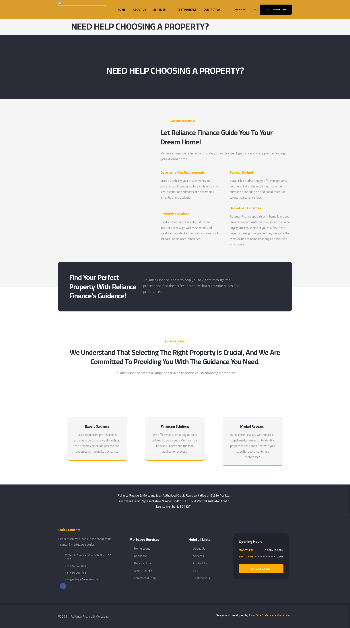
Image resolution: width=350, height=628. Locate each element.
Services (159, 9)
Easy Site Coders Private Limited (270, 615)
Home (122, 9)
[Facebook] (63, 586)
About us (139, 9)
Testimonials (186, 9)
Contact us (212, 9)
